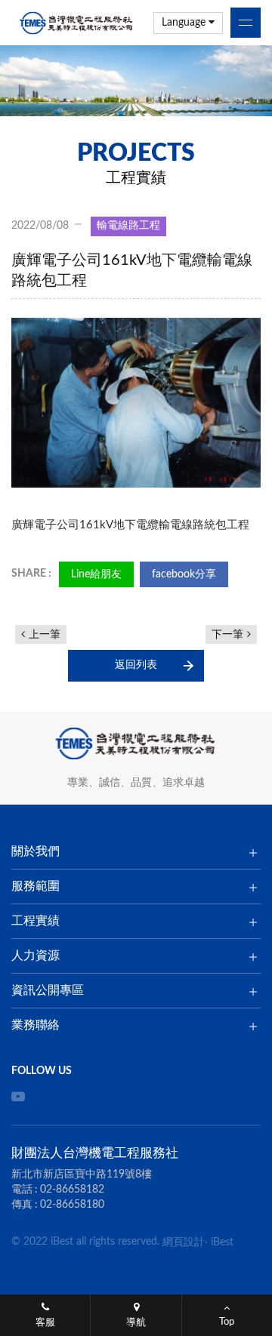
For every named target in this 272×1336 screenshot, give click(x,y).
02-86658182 (72, 1189)
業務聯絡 (35, 1025)
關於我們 (35, 851)
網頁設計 (183, 1242)
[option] (136, 80)
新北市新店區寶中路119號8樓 (81, 1174)
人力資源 (35, 956)
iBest (222, 1242)
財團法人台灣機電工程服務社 (76, 23)
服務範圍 (35, 886)
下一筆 (227, 635)
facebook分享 (184, 574)
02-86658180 (72, 1204)
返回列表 (136, 665)
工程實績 (35, 921)
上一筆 (44, 635)
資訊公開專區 (47, 990)
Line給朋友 (96, 574)
